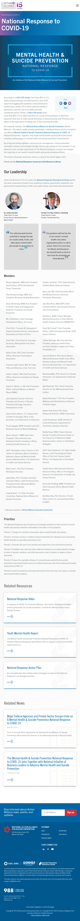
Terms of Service (36, 915)
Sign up (70, 812)
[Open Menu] (77, 5)
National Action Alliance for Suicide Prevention (45, 127)
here (52, 907)
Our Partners (63, 831)
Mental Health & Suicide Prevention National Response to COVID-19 (42, 133)
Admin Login (45, 915)
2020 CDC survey (23, 98)
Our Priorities (45, 834)
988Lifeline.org (8, 900)
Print (65, 108)
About (43, 831)
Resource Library (46, 838)
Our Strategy (63, 834)
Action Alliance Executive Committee (38, 510)
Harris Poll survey (35, 113)
